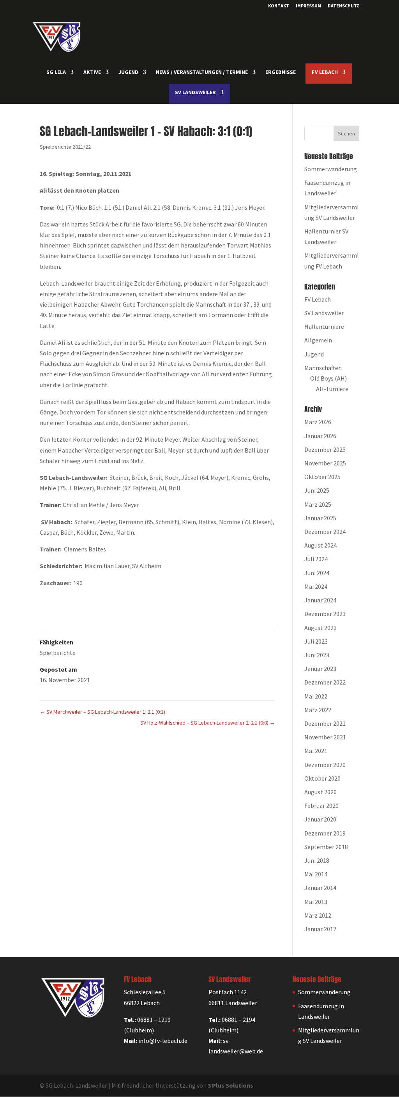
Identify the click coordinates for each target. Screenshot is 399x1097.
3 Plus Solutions (230, 1085)
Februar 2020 (321, 805)
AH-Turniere (332, 389)
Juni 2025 (316, 490)
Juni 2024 (316, 573)
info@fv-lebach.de (162, 1040)
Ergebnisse (280, 72)
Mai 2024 (315, 586)
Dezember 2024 (325, 531)
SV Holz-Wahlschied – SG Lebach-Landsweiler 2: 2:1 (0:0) (207, 722)
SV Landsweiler (324, 313)
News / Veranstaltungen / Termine (202, 72)
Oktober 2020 (322, 778)
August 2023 (320, 628)
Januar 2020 (320, 819)
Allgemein (318, 340)
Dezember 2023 (325, 614)
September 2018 (326, 847)
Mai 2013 (315, 902)
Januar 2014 (320, 888)
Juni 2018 (316, 860)
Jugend (314, 354)
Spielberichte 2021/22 (65, 146)
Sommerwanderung (330, 169)
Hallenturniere (324, 326)
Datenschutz (343, 6)
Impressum (308, 6)
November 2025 (325, 463)
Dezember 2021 (325, 723)
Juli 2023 (316, 641)
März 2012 (317, 915)
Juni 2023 (316, 655)
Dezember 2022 (325, 682)
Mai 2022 (315, 696)
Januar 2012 (320, 929)
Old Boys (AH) (328, 378)
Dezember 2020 (325, 765)
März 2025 (317, 504)
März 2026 (317, 422)
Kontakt (278, 6)
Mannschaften (323, 368)
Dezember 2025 (325, 449)
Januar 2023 (320, 668)
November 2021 (325, 737)
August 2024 (320, 545)
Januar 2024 (320, 600)
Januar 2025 (320, 518)
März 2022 (317, 710)
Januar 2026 (320, 436)
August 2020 (320, 792)
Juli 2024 (316, 559)
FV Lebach (317, 299)
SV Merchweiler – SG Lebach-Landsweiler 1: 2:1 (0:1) (102, 711)
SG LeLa (56, 72)
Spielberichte (58, 652)
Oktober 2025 (322, 477)
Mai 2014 (315, 874)
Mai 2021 (315, 751)
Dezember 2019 (325, 833)
